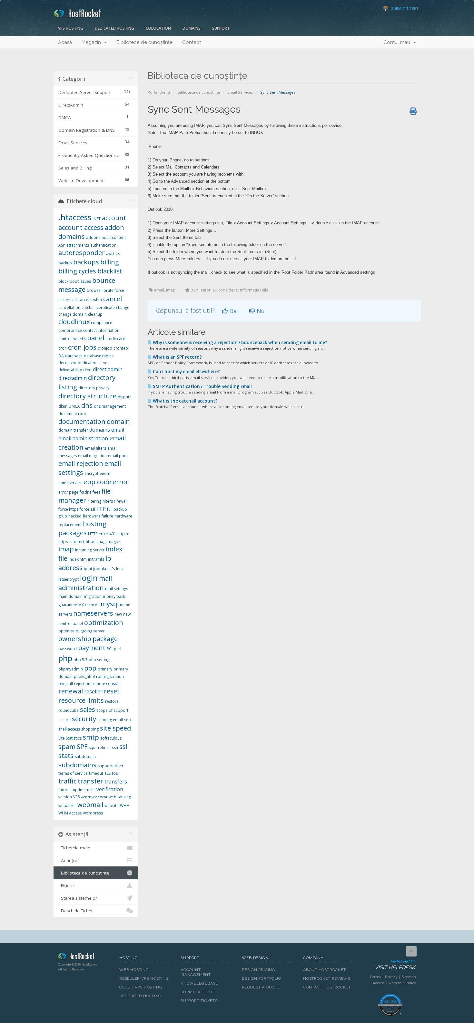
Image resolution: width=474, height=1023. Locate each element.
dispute (125, 397)
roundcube (68, 710)
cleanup (95, 314)
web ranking (120, 797)
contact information (101, 330)
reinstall (65, 683)
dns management (110, 406)
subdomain (85, 756)
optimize (66, 631)
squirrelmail (100, 747)
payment (91, 647)
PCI (110, 648)
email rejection (80, 463)
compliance (101, 322)
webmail (90, 804)
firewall (120, 501)
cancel (112, 298)
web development (94, 797)
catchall (88, 307)
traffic (67, 781)
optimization (103, 622)
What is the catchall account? (185, 401)
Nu (260, 311)
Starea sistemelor (77, 898)
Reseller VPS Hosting (144, 978)
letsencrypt (68, 579)
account (114, 217)
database (74, 356)
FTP (101, 508)
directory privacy (93, 388)
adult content (114, 237)
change (122, 307)
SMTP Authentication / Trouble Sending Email (202, 386)
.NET (97, 218)
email (117, 429)
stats (66, 755)
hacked (75, 516)
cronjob (105, 348)
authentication (103, 245)
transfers (115, 781)
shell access (69, 729)
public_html (84, 676)
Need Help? (395, 965)
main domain (70, 596)
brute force (114, 290)
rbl (98, 676)
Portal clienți (159, 92)
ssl (123, 746)
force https (68, 509)
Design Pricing (258, 969)
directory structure (87, 396)
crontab (121, 348)
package (105, 638)
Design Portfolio (261, 978)
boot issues (80, 281)
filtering (94, 501)
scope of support (112, 710)
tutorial (65, 790)
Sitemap (409, 976)
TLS (107, 773)
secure (64, 719)
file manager (84, 496)
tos (115, 773)
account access (81, 227)
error (121, 481)
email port (117, 455)
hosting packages (82, 528)
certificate (106, 307)
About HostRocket (324, 969)
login (89, 577)
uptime (79, 790)
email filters (95, 448)
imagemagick (108, 541)
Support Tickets (199, 1000)
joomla (99, 568)
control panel (70, 339)
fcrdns (85, 492)
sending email (110, 719)
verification (109, 789)
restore (112, 701)
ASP (61, 245)
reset (112, 691)
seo (127, 719)
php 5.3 (80, 659)
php (65, 658)
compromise (70, 330)
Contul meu (398, 42)
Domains (192, 28)
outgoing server (90, 631)
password (67, 648)
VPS (76, 797)
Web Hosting (134, 969)
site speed (115, 728)
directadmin (72, 378)
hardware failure (98, 516)
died (87, 370)
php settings (100, 659)
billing (109, 262)
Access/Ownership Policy (394, 982)
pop (90, 668)
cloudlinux (74, 321)
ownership (74, 638)
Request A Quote (261, 987)
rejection (82, 683)
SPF (82, 746)
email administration (83, 438)
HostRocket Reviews (327, 978)
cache (63, 299)
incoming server (89, 550)
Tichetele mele (74, 848)
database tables (99, 356)
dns (87, 405)
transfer (90, 781)
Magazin (93, 42)
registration (113, 676)
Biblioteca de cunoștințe (144, 42)
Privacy (391, 976)
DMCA (74, 406)
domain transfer (73, 430)
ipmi (88, 568)
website (111, 805)
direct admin (108, 369)
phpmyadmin (70, 669)
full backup (117, 509)
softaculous (111, 738)
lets (119, 568)
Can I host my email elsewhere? (186, 371)
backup (65, 263)
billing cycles (77, 271)
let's (111, 568)
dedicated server (93, 362)
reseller (93, 691)
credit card (115, 339)
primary (105, 669)
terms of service (73, 773)
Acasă (65, 42)
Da (232, 311)
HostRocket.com (84, 957)
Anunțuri (68, 860)
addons (93, 237)
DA (61, 356)
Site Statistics (70, 738)
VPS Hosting (70, 28)
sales (87, 709)
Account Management (196, 972)
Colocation (158, 28)
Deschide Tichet (75, 911)
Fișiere (66, 885)
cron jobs (82, 347)
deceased (67, 362)
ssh (115, 747)
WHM (125, 805)
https (90, 541)
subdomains (77, 765)
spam (66, 746)
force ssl (87, 509)
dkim (62, 406)
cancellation (69, 307)
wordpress (93, 813)
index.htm (78, 559)
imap (66, 549)
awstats (113, 253)
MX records (88, 605)
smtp (91, 737)
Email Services (240, 92)
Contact (191, 42)
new (118, 614)
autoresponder (81, 252)
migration (93, 596)
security (84, 718)
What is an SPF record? (177, 357)
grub (62, 516)
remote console (106, 683)
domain (118, 421)
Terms (375, 976)
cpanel (94, 337)
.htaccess (74, 217)
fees (96, 492)
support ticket (110, 766)
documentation (81, 421)
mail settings (116, 588)
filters (108, 501)
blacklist (109, 271)
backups (86, 262)
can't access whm (86, 299)
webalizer (67, 805)
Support (221, 28)
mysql (110, 603)
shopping (90, 729)
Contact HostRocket (327, 987)
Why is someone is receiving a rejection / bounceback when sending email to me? (239, 342)
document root (72, 413)
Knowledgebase (199, 983)
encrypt (91, 473)
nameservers (93, 613)
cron (62, 348)
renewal (70, 691)
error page (68, 492)
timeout (96, 773)
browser (94, 290)
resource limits (81, 700)
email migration (92, 455)
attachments (77, 245)
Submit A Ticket (198, 992)
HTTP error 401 (102, 534)
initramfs (96, 559)
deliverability (70, 370)
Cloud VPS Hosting (140, 987)
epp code (97, 481)
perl (117, 648)
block (63, 281)
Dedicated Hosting (114, 28)
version (65, 797)
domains (99, 429)
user (91, 790)
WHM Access (70, 813)
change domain (72, 314)
